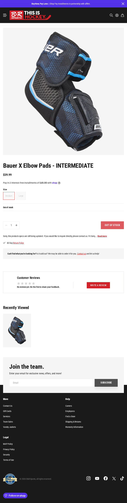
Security (6, 454)
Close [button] (123, 3)
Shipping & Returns (73, 421)
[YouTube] (97, 478)
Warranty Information (74, 427)
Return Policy (18, 243)
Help (67, 399)
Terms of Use (8, 460)
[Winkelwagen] (122, 15)
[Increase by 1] (16, 225)
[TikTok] (122, 478)
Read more (102, 236)
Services (6, 416)
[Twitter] (114, 478)
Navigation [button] (5, 15)
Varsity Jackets (9, 427)
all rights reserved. (44, 479)
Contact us (81, 253)
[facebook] (106, 478)
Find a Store (70, 416)
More (5, 399)
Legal (6, 437)
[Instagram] (88, 478)
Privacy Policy (9, 449)
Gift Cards (7, 411)
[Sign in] (116, 15)
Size (5, 189)
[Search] (111, 15)
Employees (70, 411)
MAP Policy (8, 444)
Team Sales (8, 421)
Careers (68, 406)
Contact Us (7, 406)
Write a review (98, 285)
